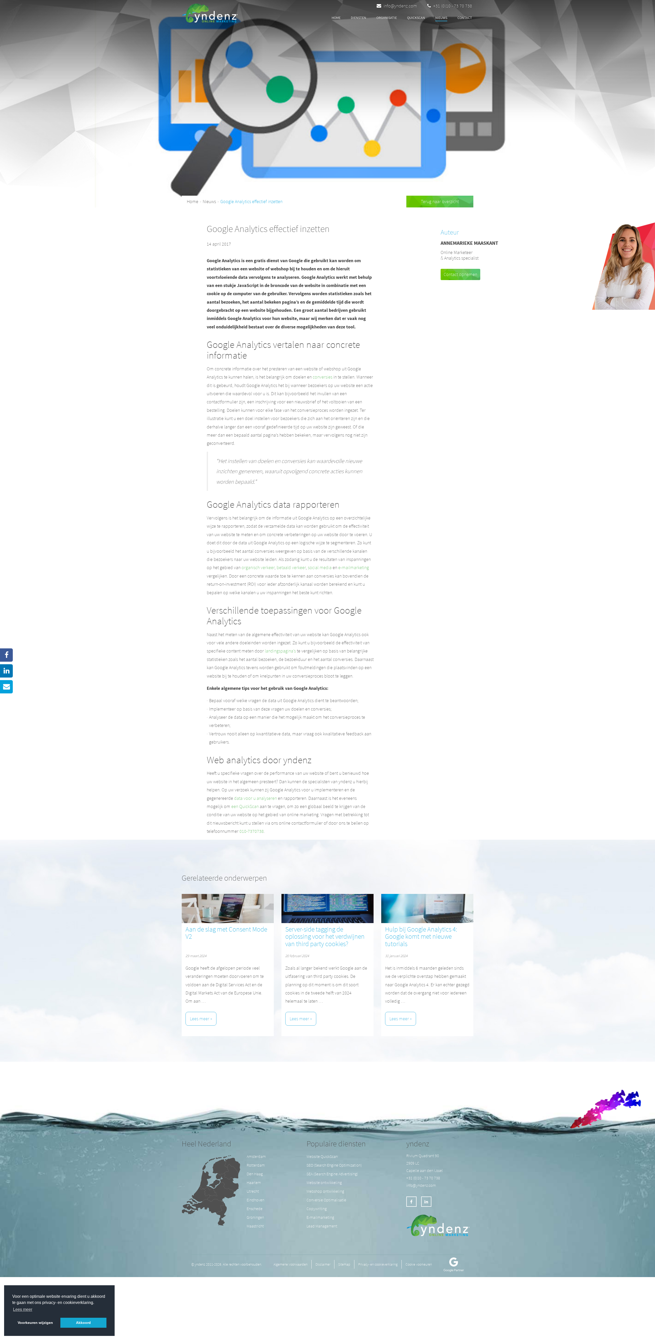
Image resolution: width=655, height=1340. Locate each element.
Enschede (255, 1208)
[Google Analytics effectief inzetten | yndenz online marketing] (211, 11)
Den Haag (255, 1173)
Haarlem (254, 1182)
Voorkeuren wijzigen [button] (35, 1323)
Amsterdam (256, 1156)
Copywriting (317, 1208)
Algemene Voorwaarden (291, 1264)
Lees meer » (201, 1019)
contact (464, 17)
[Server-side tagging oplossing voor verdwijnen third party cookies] (327, 908)
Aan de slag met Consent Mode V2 (226, 933)
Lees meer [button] (22, 1309)
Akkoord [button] (83, 1323)
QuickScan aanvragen (274, 18)
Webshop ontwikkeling (325, 1191)
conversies (322, 377)
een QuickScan (245, 806)
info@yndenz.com (400, 6)
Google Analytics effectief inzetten (251, 201)
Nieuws (441, 17)
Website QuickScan (322, 1156)
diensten (358, 17)
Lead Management (322, 1225)
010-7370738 (251, 831)
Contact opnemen (460, 274)
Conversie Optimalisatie (326, 1199)
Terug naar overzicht (440, 201)
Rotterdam (256, 1165)
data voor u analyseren (255, 798)
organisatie (386, 17)
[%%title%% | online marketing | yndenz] (228, 908)
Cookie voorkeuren (419, 1264)
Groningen (255, 1217)
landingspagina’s (280, 651)
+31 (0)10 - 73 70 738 (452, 6)
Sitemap (344, 1264)
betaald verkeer (291, 567)
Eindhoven (255, 1199)
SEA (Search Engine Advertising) (332, 1173)
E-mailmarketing (320, 1217)
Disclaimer (322, 1264)
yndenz (417, 1143)
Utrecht (253, 1191)
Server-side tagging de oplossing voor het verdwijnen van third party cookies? (325, 936)
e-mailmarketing (353, 567)
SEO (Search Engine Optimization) (334, 1165)
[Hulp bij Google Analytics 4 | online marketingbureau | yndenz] (427, 908)
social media (320, 567)
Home (336, 17)
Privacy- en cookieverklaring (378, 1264)
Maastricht (255, 1225)
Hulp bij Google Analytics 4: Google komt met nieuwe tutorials (421, 936)
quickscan (416, 17)
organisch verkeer (258, 567)
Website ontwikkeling (324, 1182)
